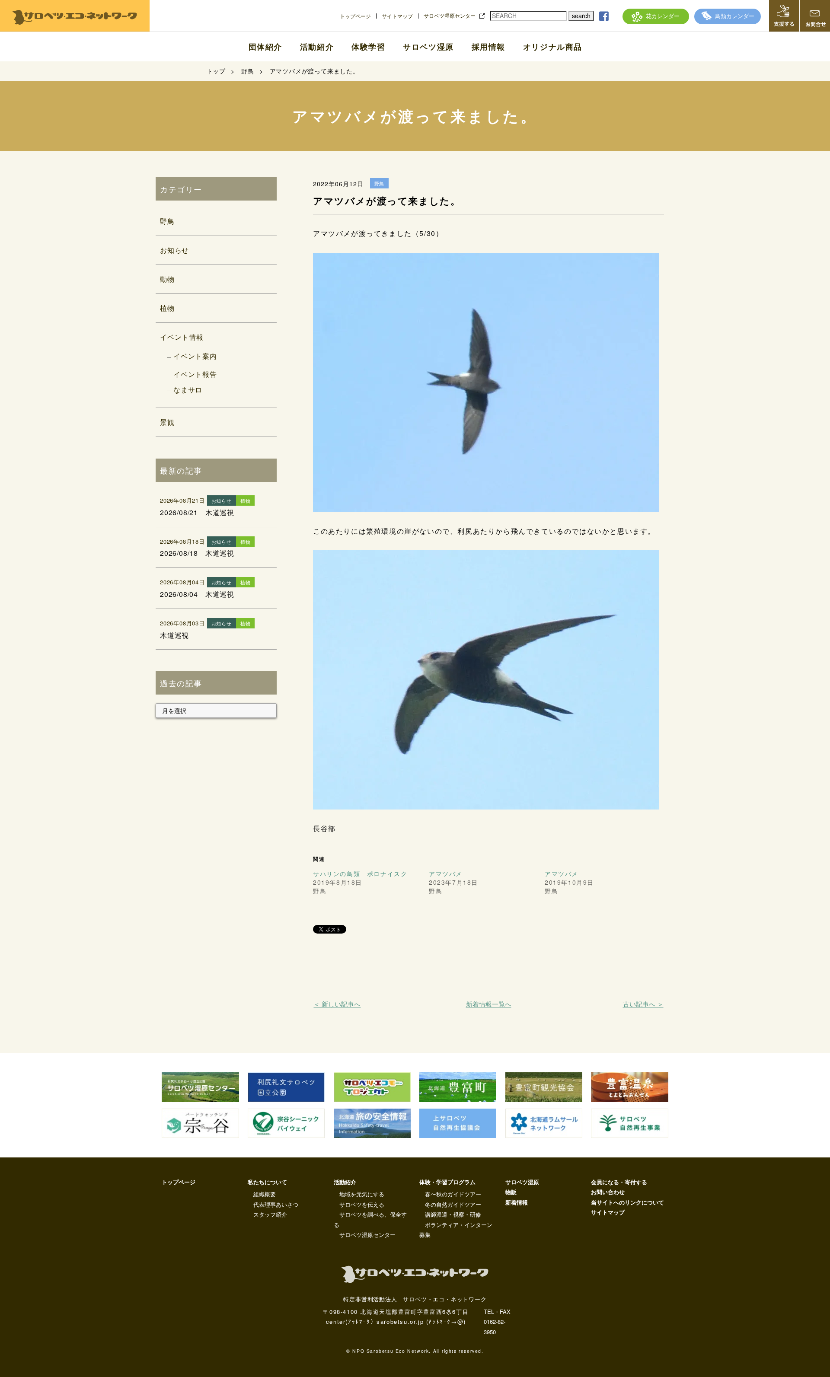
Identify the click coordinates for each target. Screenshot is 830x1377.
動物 (167, 279)
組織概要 (264, 1194)
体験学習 (368, 47)
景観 (167, 422)
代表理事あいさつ (275, 1204)
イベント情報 (182, 337)
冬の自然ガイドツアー (453, 1204)
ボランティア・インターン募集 (455, 1230)
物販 (511, 1192)
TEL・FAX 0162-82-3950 (497, 1321)
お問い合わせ (608, 1192)
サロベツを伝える (361, 1204)
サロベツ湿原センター (450, 15)
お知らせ (174, 250)
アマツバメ (446, 873)
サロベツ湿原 (428, 47)
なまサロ (187, 390)
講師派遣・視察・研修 (453, 1214)
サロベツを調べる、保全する (370, 1219)
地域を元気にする (361, 1194)
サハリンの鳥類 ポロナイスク (360, 873)
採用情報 (488, 47)
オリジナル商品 (552, 47)
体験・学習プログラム (447, 1182)
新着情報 (516, 1202)
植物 (167, 308)
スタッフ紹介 (270, 1214)
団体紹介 (265, 47)
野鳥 (167, 221)
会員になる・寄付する (619, 1182)
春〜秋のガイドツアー (453, 1194)
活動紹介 (317, 47)
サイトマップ (397, 16)
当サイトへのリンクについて (627, 1202)
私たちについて (267, 1182)
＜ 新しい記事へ (337, 1003)
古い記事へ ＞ (643, 1003)
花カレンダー (663, 16)
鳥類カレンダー (734, 16)
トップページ (355, 16)
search (581, 15)
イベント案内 (195, 356)
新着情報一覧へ (488, 1003)
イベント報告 (195, 374)
